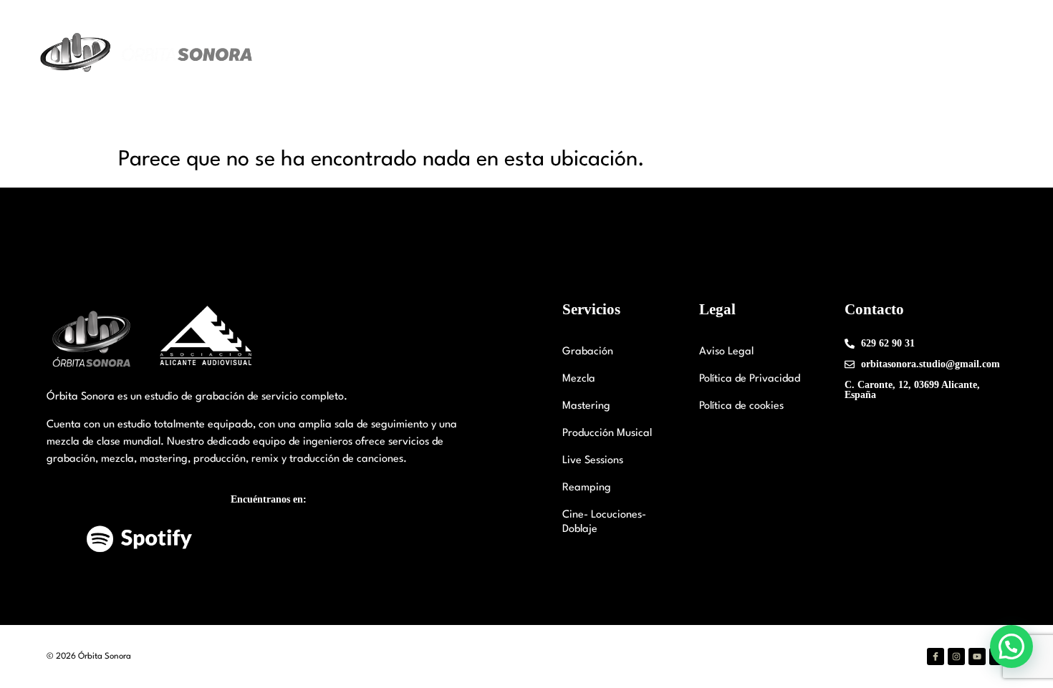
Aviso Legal (726, 352)
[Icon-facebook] (935, 656)
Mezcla (578, 379)
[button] (1011, 646)
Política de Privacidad (749, 379)
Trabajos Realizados (780, 53)
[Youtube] (977, 656)
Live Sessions (592, 460)
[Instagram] (956, 656)
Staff (615, 53)
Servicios (671, 53)
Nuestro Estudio (524, 53)
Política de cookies (741, 406)
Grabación (587, 352)
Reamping (586, 488)
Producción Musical (607, 433)
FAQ (945, 53)
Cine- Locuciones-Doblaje (604, 522)
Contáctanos (881, 53)
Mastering (586, 406)
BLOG (991, 53)
